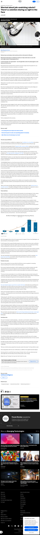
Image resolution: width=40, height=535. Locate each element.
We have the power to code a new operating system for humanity (15, 132)
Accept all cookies (31, 527)
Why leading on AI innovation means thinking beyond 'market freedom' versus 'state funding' (29, 482)
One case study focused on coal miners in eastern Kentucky (13, 284)
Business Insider (5, 20)
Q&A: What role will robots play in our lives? (11, 134)
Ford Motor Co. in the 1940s (27, 142)
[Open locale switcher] (1, 532)
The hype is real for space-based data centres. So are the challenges (9, 482)
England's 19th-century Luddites (22, 146)
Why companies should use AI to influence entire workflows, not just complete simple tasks (29, 463)
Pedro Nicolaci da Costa (5, 50)
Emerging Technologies (6, 5)
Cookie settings (31, 532)
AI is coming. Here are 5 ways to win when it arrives (12, 130)
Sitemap (20, 530)
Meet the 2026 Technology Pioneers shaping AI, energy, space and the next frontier (10, 446)
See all (37, 431)
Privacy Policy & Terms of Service (20, 529)
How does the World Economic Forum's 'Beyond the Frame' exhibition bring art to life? (9, 463)
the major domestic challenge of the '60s (15, 153)
